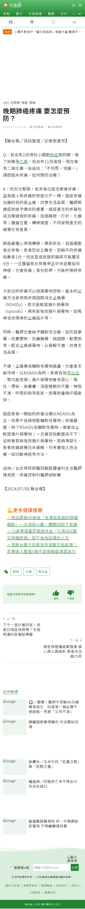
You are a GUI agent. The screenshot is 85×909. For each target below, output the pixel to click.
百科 (63, 13)
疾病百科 (61, 885)
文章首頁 (35, 892)
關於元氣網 (12, 885)
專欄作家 (50, 892)
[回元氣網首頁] (15, 5)
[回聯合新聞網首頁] (5, 5)
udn (5, 102)
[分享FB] (10, 22)
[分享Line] (32, 22)
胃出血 (73, 373)
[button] (79, 13)
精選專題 (46, 885)
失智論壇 (35, 13)
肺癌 (54, 154)
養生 (19, 13)
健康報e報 (21, 867)
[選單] (79, 5)
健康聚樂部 (30, 885)
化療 (24, 161)
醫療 (51, 13)
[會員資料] (73, 5)
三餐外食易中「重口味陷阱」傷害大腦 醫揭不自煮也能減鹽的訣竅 (47, 32)
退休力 (75, 885)
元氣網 (14, 102)
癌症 (24, 102)
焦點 (6, 13)
